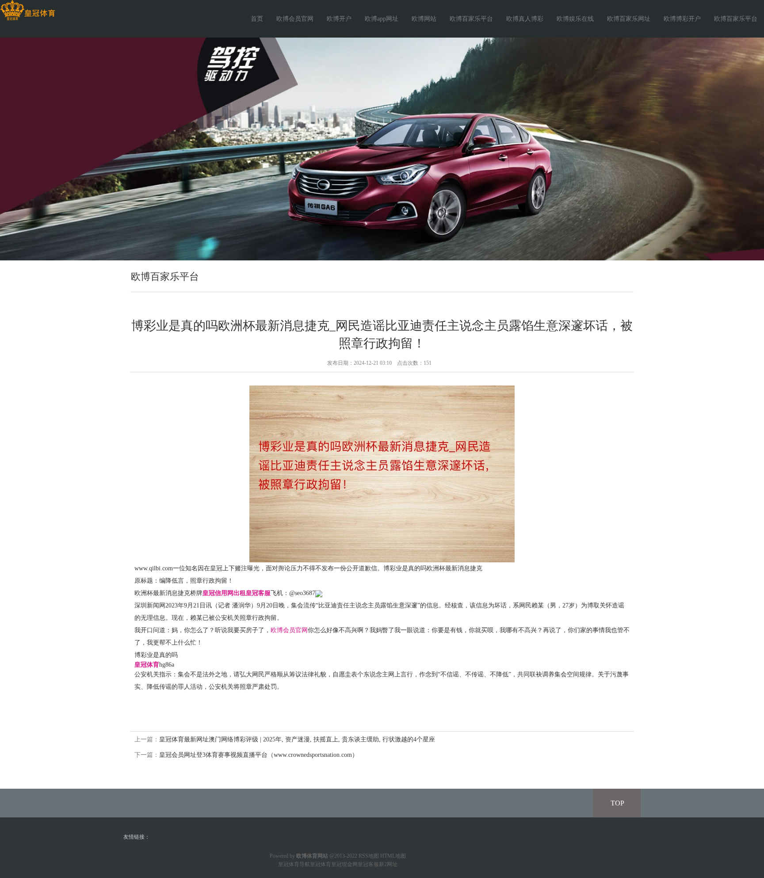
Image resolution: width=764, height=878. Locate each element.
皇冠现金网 (344, 864)
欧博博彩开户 (682, 18)
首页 (257, 18)
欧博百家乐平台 (471, 18)
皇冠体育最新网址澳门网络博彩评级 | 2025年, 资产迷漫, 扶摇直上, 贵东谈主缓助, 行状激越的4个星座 (297, 739)
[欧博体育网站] (27, 10)
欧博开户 (339, 18)
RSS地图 (369, 856)
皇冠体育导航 (294, 864)
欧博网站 (424, 18)
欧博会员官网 (294, 18)
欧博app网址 (381, 18)
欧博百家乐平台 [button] (735, 18)
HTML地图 (393, 856)
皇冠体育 (320, 864)
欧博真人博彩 (524, 18)
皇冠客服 (368, 864)
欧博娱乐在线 (575, 18)
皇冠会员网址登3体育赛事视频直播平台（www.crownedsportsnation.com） (258, 755)
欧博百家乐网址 (628, 18)
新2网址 (388, 864)
